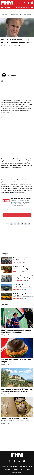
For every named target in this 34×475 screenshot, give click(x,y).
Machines (16, 289)
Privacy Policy (13, 466)
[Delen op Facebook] (15, 223)
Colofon (30, 466)
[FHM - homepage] (7, 3)
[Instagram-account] (19, 461)
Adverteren (8, 469)
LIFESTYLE (8, 7)
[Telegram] (22, 223)
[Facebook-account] (15, 461)
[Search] (25, 3)
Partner (15, 262)
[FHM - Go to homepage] (17, 455)
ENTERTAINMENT (21, 7)
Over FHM (22, 466)
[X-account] (10, 461)
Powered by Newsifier (17, 472)
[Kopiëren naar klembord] (25, 223)
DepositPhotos (18, 469)
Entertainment (18, 45)
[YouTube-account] (24, 461)
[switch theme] (28, 2)
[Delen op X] (18, 223)
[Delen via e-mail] (29, 223)
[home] (2, 7)
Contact (4, 466)
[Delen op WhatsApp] (11, 223)
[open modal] (32, 2)
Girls (14, 271)
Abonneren (17, 215)
